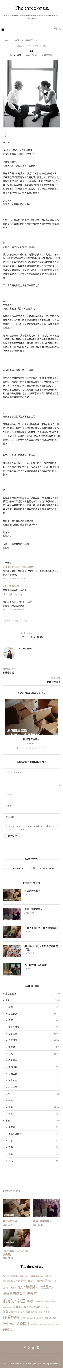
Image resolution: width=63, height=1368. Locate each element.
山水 (54, 1281)
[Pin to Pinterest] (38, 637)
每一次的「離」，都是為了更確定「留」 (41, 948)
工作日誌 (33, 1067)
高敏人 (7, 1329)
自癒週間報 (31, 1318)
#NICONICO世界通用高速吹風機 (18, 566)
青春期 (7, 621)
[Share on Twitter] (34, 637)
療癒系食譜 (32, 993)
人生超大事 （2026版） (36, 964)
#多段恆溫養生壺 (11, 586)
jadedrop (24, 1276)
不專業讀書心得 (33, 1133)
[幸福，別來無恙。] (12, 914)
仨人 (33, 1053)
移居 (40, 1312)
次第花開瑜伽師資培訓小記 (28, 1307)
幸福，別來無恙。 (33, 909)
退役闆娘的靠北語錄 (38, 1324)
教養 (17, 621)
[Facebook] (25, 1347)
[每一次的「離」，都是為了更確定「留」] (12, 951)
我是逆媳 (33, 1087)
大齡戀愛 (42, 1281)
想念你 (33, 1046)
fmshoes (6, 1276)
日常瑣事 (33, 1040)
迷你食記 (9, 1324)
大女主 (31, 1281)
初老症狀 (33, 1073)
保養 (33, 1100)
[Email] (33, 1347)
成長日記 (29, 40)
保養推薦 (6, 1281)
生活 (17, 40)
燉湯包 (16, 1312)
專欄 (37, 46)
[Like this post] (25, 637)
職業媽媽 (11, 1317)
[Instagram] (29, 1347)
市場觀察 (12, 1288)
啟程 (33, 1006)
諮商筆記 (39, 1318)
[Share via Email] (41, 637)
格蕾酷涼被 (7, 1307)
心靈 (33, 1140)
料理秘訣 (40, 1302)
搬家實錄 (31, 1301)
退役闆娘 (33, 1060)
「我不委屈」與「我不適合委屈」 (41, 927)
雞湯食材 (50, 1324)
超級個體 (52, 1318)
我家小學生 (14, 1301)
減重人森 (33, 1080)
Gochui (15, 1275)
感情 (33, 1153)
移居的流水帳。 (31, 739)
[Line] (38, 1347)
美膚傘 (47, 1311)
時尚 (33, 1113)
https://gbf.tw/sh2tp (12, 594)
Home (6, 40)
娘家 (50, 1281)
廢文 (20, 1287)
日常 (47, 1302)
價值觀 (33, 1127)
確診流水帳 (31, 1311)
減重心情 (8, 1311)
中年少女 (47, 1276)
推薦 (32, 1093)
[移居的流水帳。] (31, 717)
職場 (33, 1147)
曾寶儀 (52, 1302)
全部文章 (33, 1033)
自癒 (33, 1020)
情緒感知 (31, 1287)
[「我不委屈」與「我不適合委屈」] (12, 932)
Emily (57, 1363)
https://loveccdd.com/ (13, 609)
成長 (25, 621)
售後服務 (37, 1358)
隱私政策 (26, 1358)
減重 (47, 1307)
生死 (23, 1311)
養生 (57, 1324)
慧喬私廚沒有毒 (14, 1293)
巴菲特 (5, 1288)
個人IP (14, 1281)
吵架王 (22, 1281)
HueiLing (17, 54)
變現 (46, 1318)
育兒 (44, 46)
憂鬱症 (32, 1293)
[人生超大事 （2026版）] (12, 969)
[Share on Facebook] (31, 637)
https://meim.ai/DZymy (14, 578)
